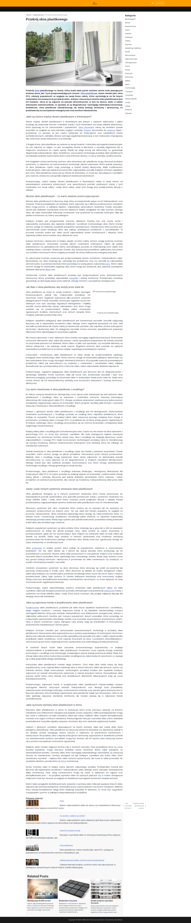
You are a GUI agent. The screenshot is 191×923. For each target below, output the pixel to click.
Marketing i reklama (133, 48)
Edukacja (128, 37)
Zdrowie (128, 113)
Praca (127, 66)
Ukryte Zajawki (131, 99)
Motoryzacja (130, 55)
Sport (127, 84)
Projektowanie (32, 607)
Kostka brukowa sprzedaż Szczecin (102, 902)
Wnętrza (128, 109)
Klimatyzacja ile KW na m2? (39, 901)
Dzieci (127, 30)
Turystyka (129, 95)
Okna (62, 801)
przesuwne (37, 548)
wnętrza (111, 130)
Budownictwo (130, 26)
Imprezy (128, 44)
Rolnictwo (129, 77)
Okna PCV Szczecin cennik (70, 830)
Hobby (127, 41)
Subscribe (159, 3)
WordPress (118, 920)
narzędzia (73, 278)
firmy (63, 761)
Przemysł (128, 73)
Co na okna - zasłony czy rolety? (72, 816)
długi (48, 269)
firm (90, 462)
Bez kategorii (130, 19)
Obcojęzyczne (130, 62)
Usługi (127, 106)
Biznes (127, 23)
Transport (129, 91)
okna (37, 90)
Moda (127, 52)
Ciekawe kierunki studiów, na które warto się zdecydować (82, 860)
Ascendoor (100, 920)
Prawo (127, 70)
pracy (107, 264)
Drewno (87, 130)
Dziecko (128, 33)
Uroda (127, 102)
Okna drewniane (86, 127)
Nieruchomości (131, 59)
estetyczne (109, 590)
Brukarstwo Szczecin (68, 901)
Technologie (130, 88)
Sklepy (127, 81)
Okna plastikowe (88, 93)
